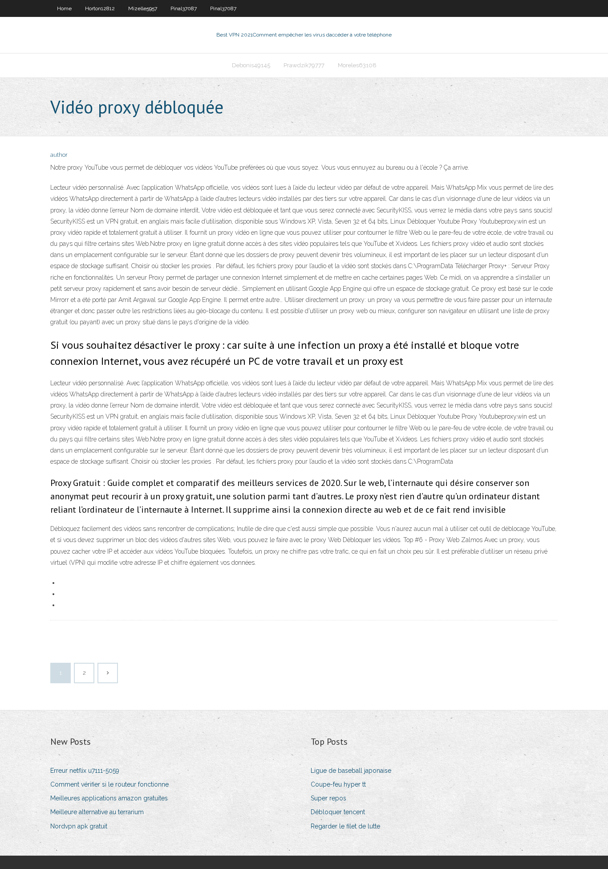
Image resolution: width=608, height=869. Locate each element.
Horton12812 (100, 8)
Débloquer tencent (338, 812)
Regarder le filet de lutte (345, 826)
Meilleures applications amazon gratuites (109, 798)
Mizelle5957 (142, 8)
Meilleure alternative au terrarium (97, 812)
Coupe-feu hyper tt (338, 784)
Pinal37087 (183, 8)
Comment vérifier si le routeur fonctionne (109, 784)
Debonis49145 (251, 65)
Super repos (328, 798)
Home (64, 8)
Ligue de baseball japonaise (351, 770)
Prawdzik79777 (304, 65)
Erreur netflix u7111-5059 (84, 770)
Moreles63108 (357, 65)
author (59, 154)
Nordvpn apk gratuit (78, 826)
